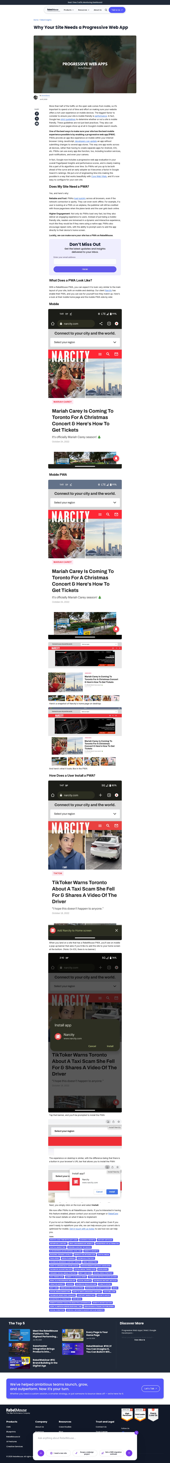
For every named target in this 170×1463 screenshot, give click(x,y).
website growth (91, 1251)
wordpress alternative (60, 1299)
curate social (105, 1284)
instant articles (105, 1240)
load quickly (80, 198)
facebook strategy (85, 1258)
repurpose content (58, 1243)
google (70, 1284)
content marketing (86, 1295)
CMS (8, 1427)
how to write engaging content (87, 1292)
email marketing (90, 1262)
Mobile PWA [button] (58, 475)
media (115, 1288)
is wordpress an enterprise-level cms (66, 1251)
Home (36, 20)
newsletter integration (84, 1255)
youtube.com (109, 1292)
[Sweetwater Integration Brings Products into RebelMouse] (19, 1348)
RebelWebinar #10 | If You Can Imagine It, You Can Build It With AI (98, 1350)
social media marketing (60, 1292)
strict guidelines (68, 119)
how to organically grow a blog (64, 1266)
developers (103, 1269)
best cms (54, 1288)
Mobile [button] (54, 304)
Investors (39, 1431)
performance (101, 116)
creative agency (57, 1284)
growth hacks (103, 1295)
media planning (68, 1258)
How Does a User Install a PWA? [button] (72, 775)
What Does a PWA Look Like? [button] (70, 280)
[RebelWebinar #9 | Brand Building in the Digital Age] (19, 1362)
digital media (103, 1255)
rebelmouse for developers (71, 1288)
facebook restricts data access (103, 1277)
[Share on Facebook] (37, 114)
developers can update (86, 141)
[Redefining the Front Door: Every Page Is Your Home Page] (72, 1335)
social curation (57, 1310)
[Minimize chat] (136, 1433)
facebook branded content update (65, 1262)
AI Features (11, 1441)
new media (77, 1299)
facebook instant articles (105, 1280)
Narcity (108, 290)
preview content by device (79, 1247)
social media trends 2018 (84, 1269)
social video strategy (103, 1273)
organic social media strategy (63, 1273)
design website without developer (95, 1266)
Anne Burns (46, 95)
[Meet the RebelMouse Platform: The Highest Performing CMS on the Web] (19, 1335)
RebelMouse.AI (13, 1436)
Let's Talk (149, 1388)
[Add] (41, 1453)
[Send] (129, 1453)
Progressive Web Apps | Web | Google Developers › (139, 1331)
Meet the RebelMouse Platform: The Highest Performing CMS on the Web (45, 1335)
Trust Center (102, 1431)
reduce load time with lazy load (63, 1240)
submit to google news (76, 1277)
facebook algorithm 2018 (61, 1269)
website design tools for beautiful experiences (70, 1303)
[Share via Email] (37, 124)
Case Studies (65, 1427)
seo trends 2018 (56, 1277)
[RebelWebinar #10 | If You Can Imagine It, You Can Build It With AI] (72, 1348)
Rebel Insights (45, 20)
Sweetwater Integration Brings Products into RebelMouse (44, 1350)
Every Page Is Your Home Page (97, 1334)
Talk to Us (115, 10)
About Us (98, 10)
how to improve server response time (66, 1306)
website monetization (102, 1303)
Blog (61, 1431)
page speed (54, 1258)
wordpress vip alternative (107, 1243)
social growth (84, 1280)
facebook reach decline (86, 1284)
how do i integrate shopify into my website (85, 1310)
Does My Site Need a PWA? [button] (69, 186)
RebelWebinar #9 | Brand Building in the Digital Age (45, 1362)
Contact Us (101, 1427)
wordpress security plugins (98, 1288)
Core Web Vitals (99, 176)
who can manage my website (81, 1243)
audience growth (87, 1240)
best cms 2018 (85, 1273)
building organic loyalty (61, 1255)
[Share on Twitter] (37, 119)
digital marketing (57, 1247)
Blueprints (11, 1431)
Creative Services (14, 1446)
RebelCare (113, 1213)
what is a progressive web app (62, 1280)
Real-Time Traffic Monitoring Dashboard (85, 2)
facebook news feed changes (62, 1295)
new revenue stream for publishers (99, 1306)
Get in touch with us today (82, 1229)
